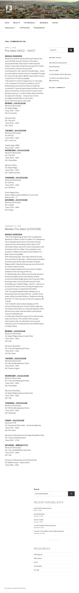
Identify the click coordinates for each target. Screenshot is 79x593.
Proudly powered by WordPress (15, 588)
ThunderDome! (39, 28)
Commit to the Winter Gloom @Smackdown (49, 531)
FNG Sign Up (38, 554)
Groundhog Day (54, 66)
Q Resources (9, 28)
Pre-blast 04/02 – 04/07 (20, 50)
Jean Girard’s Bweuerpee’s (58, 63)
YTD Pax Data (25, 28)
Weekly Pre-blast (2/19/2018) (23, 229)
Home (7, 23)
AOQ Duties (38, 558)
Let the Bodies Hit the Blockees (60, 74)
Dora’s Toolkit (54, 70)
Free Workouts (29, 23)
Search (36, 489)
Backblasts (44, 23)
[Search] (71, 493)
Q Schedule (38, 566)
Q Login (36, 570)
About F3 (16, 23)
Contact (55, 23)
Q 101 (36, 562)
